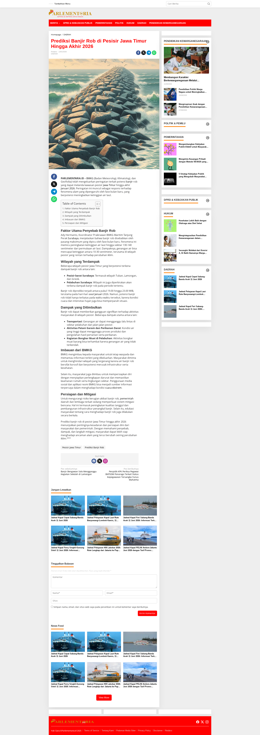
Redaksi (168, 730)
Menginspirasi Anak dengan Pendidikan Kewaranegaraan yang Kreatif (192, 105)
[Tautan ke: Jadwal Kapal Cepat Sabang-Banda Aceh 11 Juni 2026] (170, 281)
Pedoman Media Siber (126, 730)
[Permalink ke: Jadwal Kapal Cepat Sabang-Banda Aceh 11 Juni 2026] (68, 505)
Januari (98, 294)
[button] (208, 3)
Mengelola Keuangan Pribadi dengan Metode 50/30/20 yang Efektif (192, 160)
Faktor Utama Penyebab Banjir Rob (82, 208)
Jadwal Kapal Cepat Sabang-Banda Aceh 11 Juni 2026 (67, 518)
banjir (129, 181)
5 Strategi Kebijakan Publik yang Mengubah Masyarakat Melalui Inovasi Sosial (192, 175)
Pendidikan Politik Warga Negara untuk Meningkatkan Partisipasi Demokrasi (192, 90)
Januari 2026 (68, 188)
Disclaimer (157, 730)
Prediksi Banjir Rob (94, 447)
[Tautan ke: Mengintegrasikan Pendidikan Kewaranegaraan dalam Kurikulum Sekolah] (170, 240)
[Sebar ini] (138, 52)
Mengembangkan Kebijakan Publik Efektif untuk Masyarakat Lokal (193, 145)
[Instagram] (105, 461)
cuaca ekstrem (113, 387)
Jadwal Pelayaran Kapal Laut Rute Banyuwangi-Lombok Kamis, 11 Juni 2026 (103, 519)
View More (104, 697)
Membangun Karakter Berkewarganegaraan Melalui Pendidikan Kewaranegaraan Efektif (184, 79)
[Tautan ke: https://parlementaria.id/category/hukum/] (207, 214)
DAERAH (54, 54)
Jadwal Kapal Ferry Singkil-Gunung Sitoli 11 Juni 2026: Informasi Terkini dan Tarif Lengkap (67, 549)
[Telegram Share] (149, 52)
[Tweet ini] (143, 52)
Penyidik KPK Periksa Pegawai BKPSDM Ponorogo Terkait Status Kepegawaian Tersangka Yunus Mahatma (122, 474)
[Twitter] (99, 461)
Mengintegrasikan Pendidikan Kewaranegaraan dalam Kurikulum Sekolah (192, 237)
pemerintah (126, 398)
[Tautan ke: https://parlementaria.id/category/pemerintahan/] (207, 138)
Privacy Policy (144, 730)
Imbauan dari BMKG (75, 219)
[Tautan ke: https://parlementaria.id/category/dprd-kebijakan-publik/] (207, 200)
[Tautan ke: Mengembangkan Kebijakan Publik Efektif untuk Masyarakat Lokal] (170, 149)
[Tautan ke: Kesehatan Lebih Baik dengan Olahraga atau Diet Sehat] (170, 225)
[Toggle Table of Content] (96, 204)
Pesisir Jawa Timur (71, 447)
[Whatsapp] (154, 52)
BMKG (89, 178)
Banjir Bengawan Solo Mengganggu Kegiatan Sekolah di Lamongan (79, 471)
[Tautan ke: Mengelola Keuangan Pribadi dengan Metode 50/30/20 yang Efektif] (170, 163)
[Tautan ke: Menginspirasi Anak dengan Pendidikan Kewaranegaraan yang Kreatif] (170, 109)
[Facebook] (93, 461)
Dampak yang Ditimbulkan (78, 215)
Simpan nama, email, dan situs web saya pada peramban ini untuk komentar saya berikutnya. (101, 607)
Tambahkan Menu (62, 3)
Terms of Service (91, 730)
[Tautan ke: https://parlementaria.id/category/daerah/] (207, 270)
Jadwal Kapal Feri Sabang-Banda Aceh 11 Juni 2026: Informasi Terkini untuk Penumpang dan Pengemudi (140, 519)
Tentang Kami (108, 730)
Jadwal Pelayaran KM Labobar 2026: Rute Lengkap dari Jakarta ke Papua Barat (104, 549)
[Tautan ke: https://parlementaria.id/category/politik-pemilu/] (207, 124)
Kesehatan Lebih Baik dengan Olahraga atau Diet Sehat (192, 221)
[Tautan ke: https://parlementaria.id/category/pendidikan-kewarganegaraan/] (207, 42)
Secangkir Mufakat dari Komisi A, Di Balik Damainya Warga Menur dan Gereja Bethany (193, 251)
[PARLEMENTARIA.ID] (70, 13)
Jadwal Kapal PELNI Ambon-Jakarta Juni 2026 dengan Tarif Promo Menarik (140, 549)
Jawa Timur (109, 185)
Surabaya (73, 238)
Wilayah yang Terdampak (77, 212)
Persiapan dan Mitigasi (76, 223)
